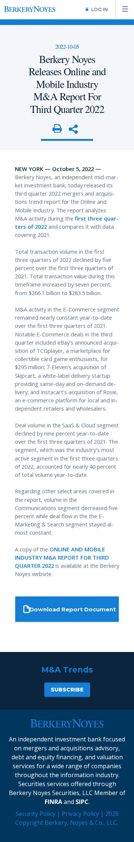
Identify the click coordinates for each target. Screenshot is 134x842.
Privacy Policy (80, 814)
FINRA (53, 802)
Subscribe (67, 689)
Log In (99, 9)
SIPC (82, 802)
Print (57, 129)
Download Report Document (72, 609)
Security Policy (35, 814)
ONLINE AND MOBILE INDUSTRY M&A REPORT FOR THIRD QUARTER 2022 (62, 557)
